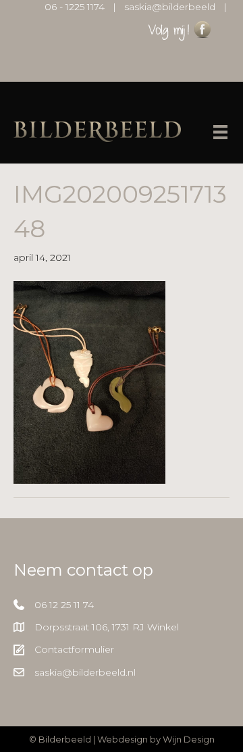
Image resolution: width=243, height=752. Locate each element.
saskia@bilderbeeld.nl (85, 672)
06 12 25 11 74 (64, 605)
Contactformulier (74, 649)
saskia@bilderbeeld (169, 7)
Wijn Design (189, 739)
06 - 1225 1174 (75, 7)
